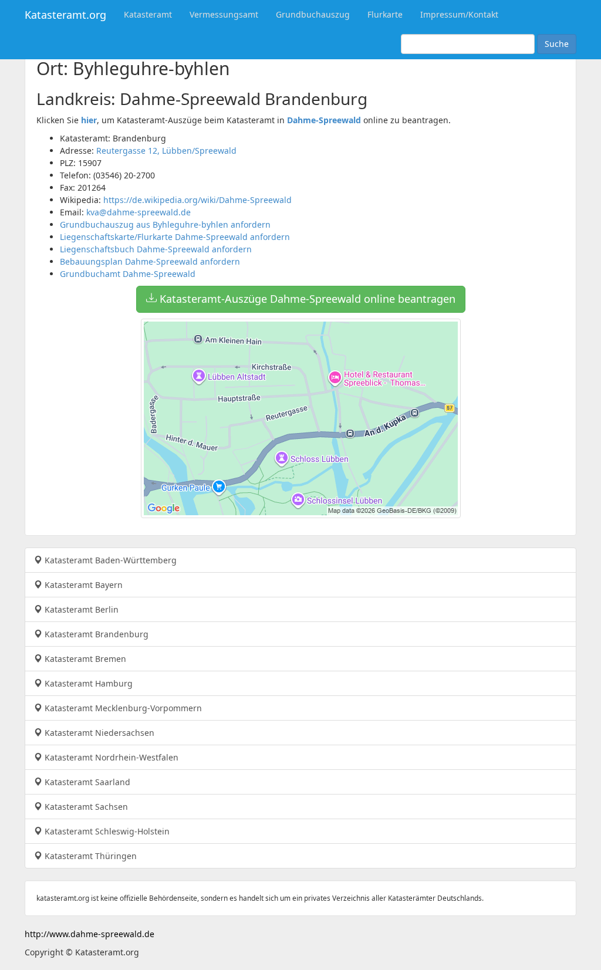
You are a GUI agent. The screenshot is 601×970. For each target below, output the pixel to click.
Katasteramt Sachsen (85, 806)
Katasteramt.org (65, 15)
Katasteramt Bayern (82, 584)
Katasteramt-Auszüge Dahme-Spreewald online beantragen (306, 299)
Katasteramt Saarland (86, 782)
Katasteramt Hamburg (87, 683)
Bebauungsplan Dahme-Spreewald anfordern (150, 261)
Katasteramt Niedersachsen (98, 732)
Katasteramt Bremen (84, 658)
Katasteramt (148, 14)
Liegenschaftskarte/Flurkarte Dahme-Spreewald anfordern (175, 236)
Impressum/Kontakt (459, 14)
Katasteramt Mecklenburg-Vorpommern (122, 708)
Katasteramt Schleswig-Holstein (106, 831)
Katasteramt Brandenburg (95, 634)
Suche (557, 43)
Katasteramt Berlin (80, 609)
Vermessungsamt (224, 14)
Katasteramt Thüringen (89, 855)
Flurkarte (385, 14)
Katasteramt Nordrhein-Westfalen (110, 757)
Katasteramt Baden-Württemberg (109, 560)
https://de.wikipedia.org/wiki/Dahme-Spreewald (197, 199)
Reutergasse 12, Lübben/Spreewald (166, 150)
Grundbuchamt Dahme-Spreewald (127, 273)
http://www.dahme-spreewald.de (89, 933)
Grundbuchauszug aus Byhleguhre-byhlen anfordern (165, 224)
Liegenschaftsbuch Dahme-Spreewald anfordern (156, 249)
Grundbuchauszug (313, 14)
